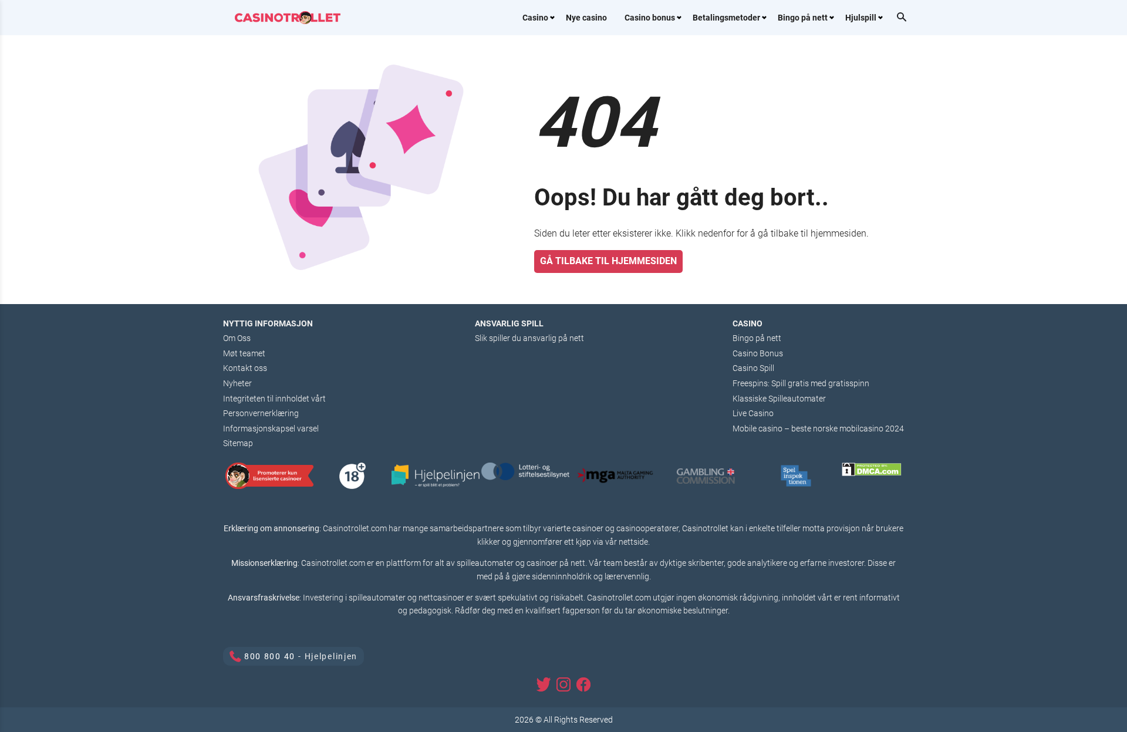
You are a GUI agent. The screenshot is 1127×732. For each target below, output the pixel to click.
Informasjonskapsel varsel (271, 428)
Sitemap (238, 443)
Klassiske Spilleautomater (779, 398)
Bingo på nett (803, 17)
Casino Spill (753, 368)
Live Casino (753, 413)
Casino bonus (650, 17)
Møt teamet (244, 353)
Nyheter (237, 383)
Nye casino (586, 17)
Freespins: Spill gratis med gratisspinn (801, 383)
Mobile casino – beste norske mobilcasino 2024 (818, 428)
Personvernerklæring (261, 413)
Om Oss (237, 338)
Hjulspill (860, 17)
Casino (535, 17)
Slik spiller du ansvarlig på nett (529, 338)
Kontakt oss (245, 368)
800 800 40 (269, 656)
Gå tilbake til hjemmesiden (608, 261)
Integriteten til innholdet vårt (274, 398)
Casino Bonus (758, 353)
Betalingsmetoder (726, 17)
